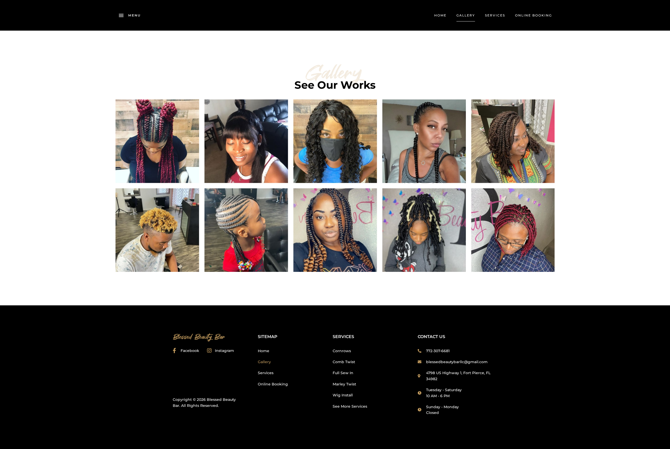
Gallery (465, 15)
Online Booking (533, 15)
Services (495, 15)
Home (440, 15)
